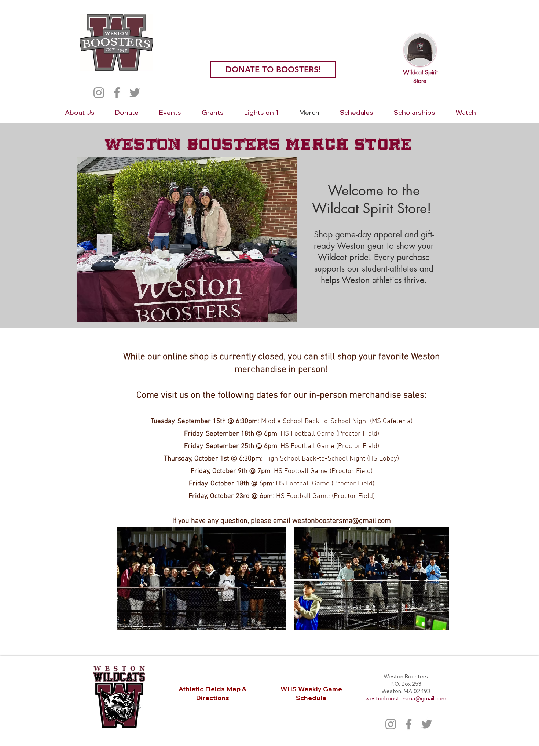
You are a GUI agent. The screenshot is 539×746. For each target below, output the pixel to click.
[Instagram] (99, 92)
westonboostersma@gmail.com (341, 521)
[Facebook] (117, 92)
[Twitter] (135, 92)
